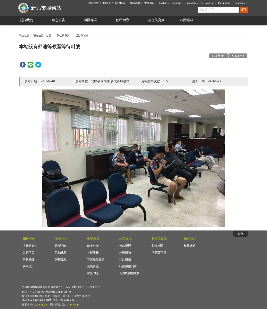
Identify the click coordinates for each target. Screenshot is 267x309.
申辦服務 (93, 252)
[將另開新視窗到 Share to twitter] (38, 66)
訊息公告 (58, 20)
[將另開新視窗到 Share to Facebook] (23, 66)
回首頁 (107, 3)
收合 (240, 233)
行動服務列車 (128, 266)
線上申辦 (93, 245)
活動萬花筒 (81, 35)
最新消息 (61, 245)
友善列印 (220, 55)
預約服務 (125, 259)
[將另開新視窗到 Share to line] (30, 66)
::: (17, 1)
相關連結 (186, 20)
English (163, 2)
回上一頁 (240, 55)
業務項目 (28, 252)
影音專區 (157, 245)
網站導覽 (94, 3)
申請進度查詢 (96, 259)
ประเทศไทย (207, 3)
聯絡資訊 (28, 266)
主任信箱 (149, 3)
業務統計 (28, 259)
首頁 (48, 35)
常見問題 (93, 273)
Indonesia (191, 2)
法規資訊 (93, 266)
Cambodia (240, 2)
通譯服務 (125, 252)
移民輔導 (122, 20)
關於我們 (26, 20)
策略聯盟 (125, 245)
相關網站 (189, 245)
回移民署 (120, 3)
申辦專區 (90, 20)
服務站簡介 (30, 245)
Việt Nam (176, 2)
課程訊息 (61, 259)
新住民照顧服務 (129, 273)
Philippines (224, 2)
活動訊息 (61, 252)
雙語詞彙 (135, 3)
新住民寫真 (156, 20)
